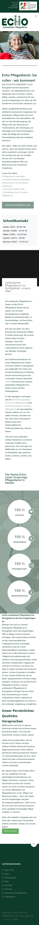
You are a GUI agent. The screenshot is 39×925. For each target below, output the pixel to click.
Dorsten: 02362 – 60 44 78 (15, 231)
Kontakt (8, 885)
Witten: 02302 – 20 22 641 (15, 234)
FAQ (6, 881)
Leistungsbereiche (18, 205)
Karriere (8, 889)
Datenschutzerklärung (15, 893)
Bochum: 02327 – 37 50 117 (15, 242)
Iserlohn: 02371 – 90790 (14, 238)
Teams (8, 382)
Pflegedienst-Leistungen (14, 176)
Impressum (10, 896)
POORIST (15, 919)
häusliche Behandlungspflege (16, 180)
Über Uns (9, 870)
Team (7, 874)
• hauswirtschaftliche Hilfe (13, 189)
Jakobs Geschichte (10, 831)
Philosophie (10, 877)
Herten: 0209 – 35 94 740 (14, 227)
